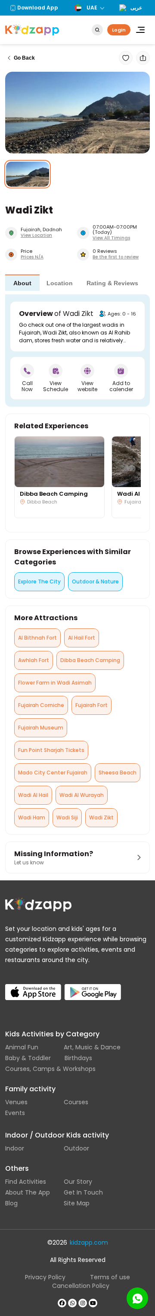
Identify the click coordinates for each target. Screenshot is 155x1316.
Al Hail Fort (81, 637)
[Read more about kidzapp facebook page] (62, 1303)
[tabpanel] (77, 350)
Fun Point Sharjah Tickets (51, 750)
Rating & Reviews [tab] (112, 283)
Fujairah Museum (40, 727)
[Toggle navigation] (140, 30)
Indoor (14, 1148)
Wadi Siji (67, 817)
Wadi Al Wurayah (81, 795)
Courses (76, 1102)
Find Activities (25, 1181)
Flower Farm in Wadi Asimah (55, 682)
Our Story (78, 1181)
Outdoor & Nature (95, 581)
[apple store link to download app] (33, 985)
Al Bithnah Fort (37, 637)
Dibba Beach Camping (90, 660)
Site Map (77, 1203)
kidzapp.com (89, 1242)
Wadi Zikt (101, 817)
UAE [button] (92, 7)
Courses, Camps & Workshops (50, 1068)
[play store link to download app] (93, 985)
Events (15, 1113)
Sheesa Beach (117, 772)
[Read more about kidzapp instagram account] (82, 1303)
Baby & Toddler (28, 1058)
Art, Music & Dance (92, 1047)
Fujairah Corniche (41, 705)
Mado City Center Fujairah (52, 772)
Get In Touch (83, 1192)
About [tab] (22, 283)
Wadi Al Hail (33, 795)
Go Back (24, 58)
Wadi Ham (31, 817)
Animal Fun (21, 1047)
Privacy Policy (45, 1277)
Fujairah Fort (91, 705)
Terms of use (110, 1277)
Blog (11, 1203)
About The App (27, 1192)
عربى (136, 8)
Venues (16, 1102)
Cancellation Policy (80, 1285)
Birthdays (78, 1058)
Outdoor (76, 1148)
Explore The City (39, 581)
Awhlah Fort (33, 660)
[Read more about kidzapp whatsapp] (72, 1303)
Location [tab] (59, 283)
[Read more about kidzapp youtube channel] (93, 1303)
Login (119, 29)
